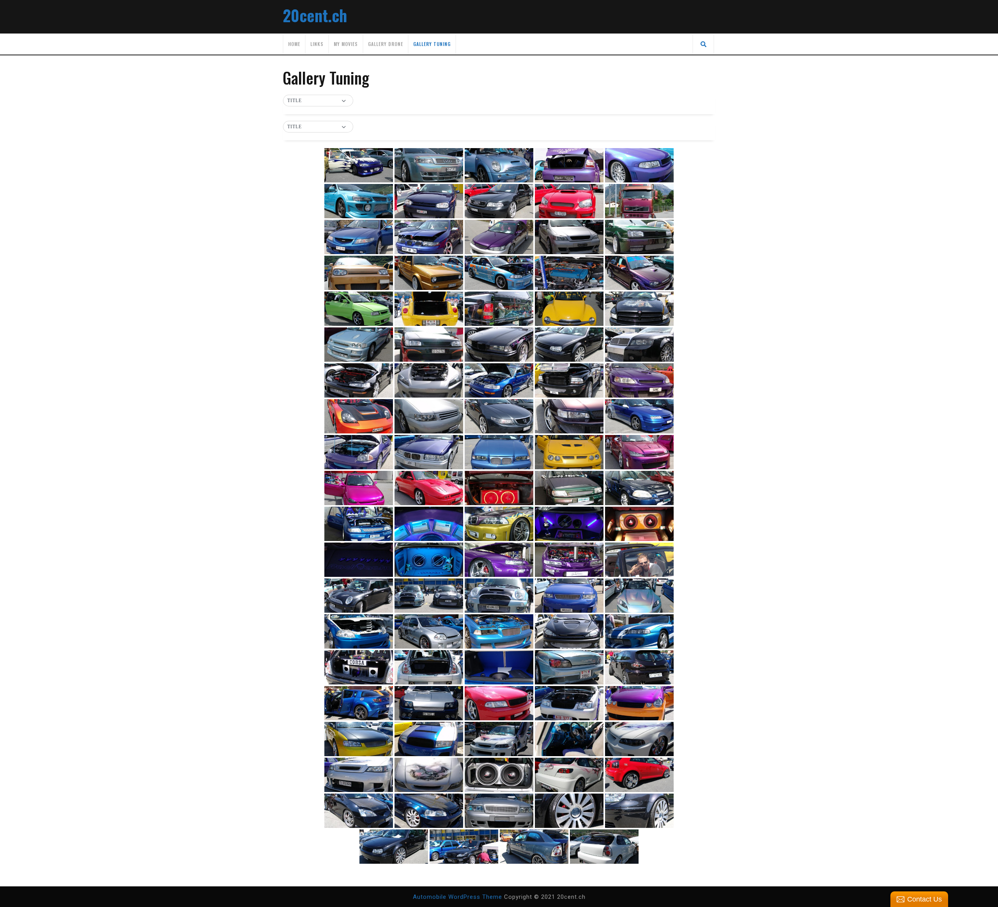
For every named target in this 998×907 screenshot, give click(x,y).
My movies (346, 44)
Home (294, 44)
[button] (318, 101)
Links (317, 44)
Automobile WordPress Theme (457, 896)
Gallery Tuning (432, 44)
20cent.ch (315, 15)
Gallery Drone (385, 44)
